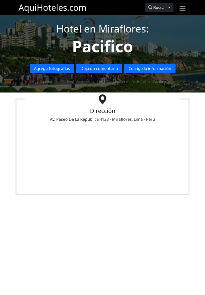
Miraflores (121, 81)
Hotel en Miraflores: (102, 29)
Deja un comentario (99, 68)
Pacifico (102, 46)
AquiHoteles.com (52, 7)
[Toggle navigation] (183, 9)
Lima (86, 81)
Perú (70, 81)
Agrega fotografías (52, 68)
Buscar (159, 7)
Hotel (141, 81)
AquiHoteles (49, 81)
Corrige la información (149, 68)
